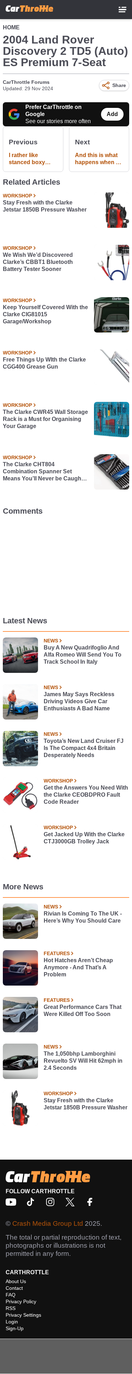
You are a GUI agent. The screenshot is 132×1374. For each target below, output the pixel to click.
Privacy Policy (21, 1301)
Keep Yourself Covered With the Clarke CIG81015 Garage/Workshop (45, 314)
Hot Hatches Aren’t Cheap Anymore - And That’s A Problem (78, 967)
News (51, 640)
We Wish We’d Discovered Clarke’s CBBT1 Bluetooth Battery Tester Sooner (38, 262)
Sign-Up (15, 1328)
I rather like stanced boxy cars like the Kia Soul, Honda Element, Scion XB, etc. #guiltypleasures (31, 159)
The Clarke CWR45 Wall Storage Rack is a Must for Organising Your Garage (45, 419)
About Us (16, 1281)
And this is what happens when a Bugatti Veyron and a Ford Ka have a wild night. (98, 159)
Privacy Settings (23, 1314)
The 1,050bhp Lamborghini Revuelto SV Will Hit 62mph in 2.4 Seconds (83, 1061)
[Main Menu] (122, 9)
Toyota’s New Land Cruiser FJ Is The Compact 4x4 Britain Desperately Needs (84, 748)
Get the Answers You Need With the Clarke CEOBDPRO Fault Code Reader (86, 795)
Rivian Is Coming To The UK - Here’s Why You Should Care (83, 917)
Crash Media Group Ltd (47, 1223)
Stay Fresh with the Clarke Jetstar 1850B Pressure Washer (45, 206)
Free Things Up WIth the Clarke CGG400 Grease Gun (44, 363)
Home (11, 27)
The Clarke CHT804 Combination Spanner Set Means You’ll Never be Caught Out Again (43, 471)
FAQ (10, 1294)
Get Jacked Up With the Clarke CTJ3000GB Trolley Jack (84, 837)
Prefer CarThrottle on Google (53, 110)
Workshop (17, 195)
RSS (10, 1308)
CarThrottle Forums (26, 82)
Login (12, 1321)
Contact (14, 1288)
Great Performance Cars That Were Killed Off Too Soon (82, 1010)
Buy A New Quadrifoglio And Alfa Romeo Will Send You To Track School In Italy (82, 655)
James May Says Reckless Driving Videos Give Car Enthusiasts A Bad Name (79, 701)
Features (57, 953)
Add (112, 114)
